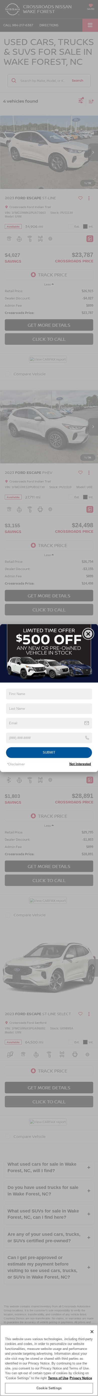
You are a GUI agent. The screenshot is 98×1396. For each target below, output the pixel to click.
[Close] (91, 1331)
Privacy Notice (81, 1378)
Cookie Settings (49, 1388)
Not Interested (80, 764)
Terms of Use (58, 1378)
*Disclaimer (16, 764)
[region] (49, 1360)
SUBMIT (49, 752)
